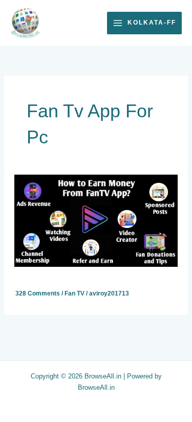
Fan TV (74, 293)
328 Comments (37, 293)
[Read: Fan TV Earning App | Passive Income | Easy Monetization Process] (96, 220)
